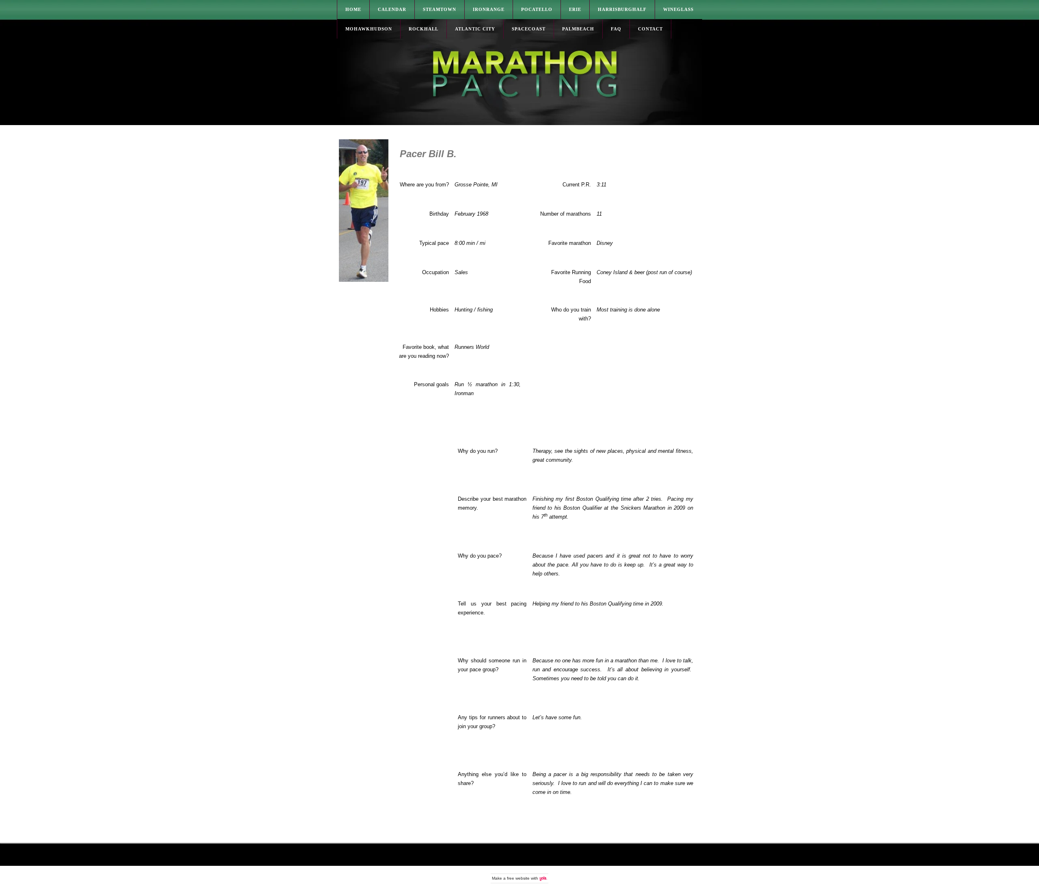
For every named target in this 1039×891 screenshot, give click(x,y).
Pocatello (536, 9)
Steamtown (439, 9)
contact (650, 28)
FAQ (616, 28)
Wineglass (678, 9)
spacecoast (528, 28)
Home (353, 9)
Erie (575, 9)
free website (518, 878)
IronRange (488, 9)
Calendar (392, 9)
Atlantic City (475, 28)
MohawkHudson (368, 28)
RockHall (423, 28)
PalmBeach (578, 28)
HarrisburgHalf (622, 9)
